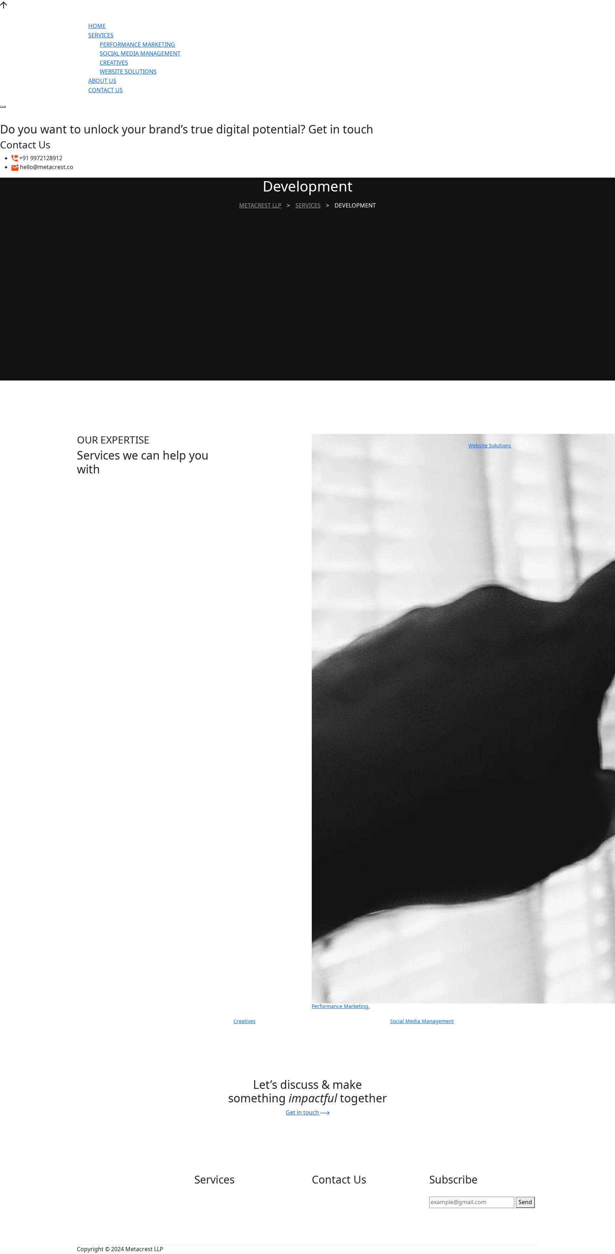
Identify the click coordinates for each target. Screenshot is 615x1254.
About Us (102, 81)
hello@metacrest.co (336, 1201)
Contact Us (105, 90)
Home (97, 26)
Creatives (114, 63)
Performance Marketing (137, 44)
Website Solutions (128, 71)
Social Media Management (140, 53)
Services (101, 35)
